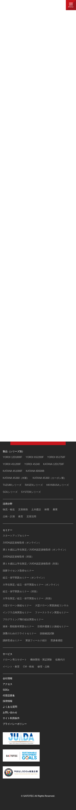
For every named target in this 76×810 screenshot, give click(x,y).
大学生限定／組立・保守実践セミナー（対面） (28, 598)
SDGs (6, 689)
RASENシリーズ (34, 485)
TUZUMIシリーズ (12, 485)
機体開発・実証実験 (41, 659)
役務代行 (60, 659)
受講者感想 (57, 640)
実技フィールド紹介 (36, 640)
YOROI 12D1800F (12, 457)
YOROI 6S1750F (56, 457)
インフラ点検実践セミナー (17, 612)
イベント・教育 (11, 666)
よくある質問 (10, 706)
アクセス (7, 684)
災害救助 (23, 509)
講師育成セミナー (12, 640)
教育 (20, 516)
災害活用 (31, 516)
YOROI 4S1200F (12, 464)
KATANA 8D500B (35, 471)
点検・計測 (9, 516)
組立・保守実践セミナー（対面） (21, 591)
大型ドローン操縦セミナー (17, 605)
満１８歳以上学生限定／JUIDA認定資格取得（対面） (31, 563)
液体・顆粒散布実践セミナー (18, 626)
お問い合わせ (10, 712)
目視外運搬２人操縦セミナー (53, 626)
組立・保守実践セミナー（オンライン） (24, 577)
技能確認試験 (47, 633)
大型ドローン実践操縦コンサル (52, 605)
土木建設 (36, 509)
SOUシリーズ (10, 492)
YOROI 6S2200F (35, 457)
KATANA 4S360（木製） (16, 478)
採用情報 (7, 701)
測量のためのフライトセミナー (19, 633)
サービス (7, 654)
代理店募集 (9, 695)
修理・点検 (43, 666)
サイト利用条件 (11, 718)
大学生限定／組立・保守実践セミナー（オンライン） (31, 584)
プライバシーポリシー (15, 723)
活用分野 (7, 503)
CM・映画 (28, 666)
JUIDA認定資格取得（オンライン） (22, 542)
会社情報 (7, 678)
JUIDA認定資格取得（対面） (18, 556)
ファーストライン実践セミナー (52, 612)
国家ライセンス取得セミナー (18, 570)
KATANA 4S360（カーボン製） (49, 478)
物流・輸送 (9, 509)
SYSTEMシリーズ (31, 492)
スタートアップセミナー (16, 535)
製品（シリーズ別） (13, 451)
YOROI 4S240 (32, 464)
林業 (46, 509)
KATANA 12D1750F (53, 464)
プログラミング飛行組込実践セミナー (23, 619)
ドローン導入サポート (15, 659)
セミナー (7, 530)
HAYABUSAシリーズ (57, 485)
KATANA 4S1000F (12, 471)
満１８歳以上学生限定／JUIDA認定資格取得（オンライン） (35, 549)
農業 (55, 509)
